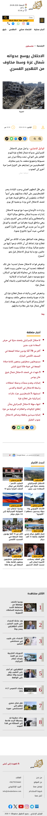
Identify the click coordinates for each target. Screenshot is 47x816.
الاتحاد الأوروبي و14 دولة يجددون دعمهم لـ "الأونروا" (34, 511)
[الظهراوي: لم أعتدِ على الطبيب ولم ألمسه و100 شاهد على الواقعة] (30, 673)
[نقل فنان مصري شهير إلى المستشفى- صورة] (30, 706)
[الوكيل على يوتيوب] (21, 806)
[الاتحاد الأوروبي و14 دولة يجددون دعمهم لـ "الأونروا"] (34, 499)
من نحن (39, 777)
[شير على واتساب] (11, 139)
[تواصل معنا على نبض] (28, 23)
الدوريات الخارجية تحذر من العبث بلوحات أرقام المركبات (15, 657)
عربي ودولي (15, 480)
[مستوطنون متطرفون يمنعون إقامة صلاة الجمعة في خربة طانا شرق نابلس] (13, 550)
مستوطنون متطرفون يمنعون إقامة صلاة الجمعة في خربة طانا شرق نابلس (13, 562)
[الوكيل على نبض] (37, 806)
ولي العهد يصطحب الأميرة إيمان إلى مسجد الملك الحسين (35, 562)
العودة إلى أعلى (10, 764)
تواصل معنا (37, 786)
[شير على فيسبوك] (25, 139)
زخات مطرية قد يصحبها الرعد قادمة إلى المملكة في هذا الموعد (13, 722)
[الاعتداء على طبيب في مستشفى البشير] (30, 641)
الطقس (12, 29)
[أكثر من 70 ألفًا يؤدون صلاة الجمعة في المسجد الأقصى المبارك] (13, 524)
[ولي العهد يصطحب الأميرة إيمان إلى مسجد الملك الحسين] (34, 550)
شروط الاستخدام (35, 791)
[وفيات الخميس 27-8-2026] (30, 689)
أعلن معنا (38, 796)
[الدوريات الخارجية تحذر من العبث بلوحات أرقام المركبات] (30, 657)
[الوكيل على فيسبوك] (10, 807)
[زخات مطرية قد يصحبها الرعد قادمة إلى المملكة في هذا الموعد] (30, 722)
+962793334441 (15, 782)
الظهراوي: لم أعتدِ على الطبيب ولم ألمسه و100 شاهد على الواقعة (14, 673)
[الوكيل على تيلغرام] (32, 807)
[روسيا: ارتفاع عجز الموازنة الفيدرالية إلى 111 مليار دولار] (13, 499)
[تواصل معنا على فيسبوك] (13, 23)
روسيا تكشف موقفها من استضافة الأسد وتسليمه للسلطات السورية (14, 607)
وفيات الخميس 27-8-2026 (14, 690)
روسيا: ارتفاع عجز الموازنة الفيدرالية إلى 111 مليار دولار (13, 511)
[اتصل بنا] (8, 23)
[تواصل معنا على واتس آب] (18, 23)
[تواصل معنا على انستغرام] (23, 23)
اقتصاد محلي (25, 29)
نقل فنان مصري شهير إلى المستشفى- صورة (14, 706)
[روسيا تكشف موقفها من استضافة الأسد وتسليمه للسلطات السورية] (30, 607)
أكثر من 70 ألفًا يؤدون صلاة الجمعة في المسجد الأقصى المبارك (13, 537)
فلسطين (29, 46)
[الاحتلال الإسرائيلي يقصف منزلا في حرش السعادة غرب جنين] (34, 474)
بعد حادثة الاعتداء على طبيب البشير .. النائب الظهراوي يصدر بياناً (14, 625)
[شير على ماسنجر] (15, 139)
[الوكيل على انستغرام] (27, 807)
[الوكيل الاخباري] (36, 764)
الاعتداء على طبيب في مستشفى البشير (14, 641)
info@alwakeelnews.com (12, 791)
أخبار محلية (39, 29)
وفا (42, 314)
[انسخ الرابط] (6, 139)
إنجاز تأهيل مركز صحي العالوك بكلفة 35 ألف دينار (34, 537)
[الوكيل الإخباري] (35, 6)
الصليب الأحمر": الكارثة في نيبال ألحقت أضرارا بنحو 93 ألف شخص (14, 486)
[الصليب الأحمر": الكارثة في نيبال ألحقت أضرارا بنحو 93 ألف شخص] (13, 474)
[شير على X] (20, 139)
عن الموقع (38, 782)
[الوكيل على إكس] (15, 806)
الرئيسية (40, 46)
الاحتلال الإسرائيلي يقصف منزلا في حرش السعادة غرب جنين (34, 486)
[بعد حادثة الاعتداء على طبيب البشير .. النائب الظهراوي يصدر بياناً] (30, 625)
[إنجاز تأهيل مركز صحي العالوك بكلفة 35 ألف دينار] (34, 524)
